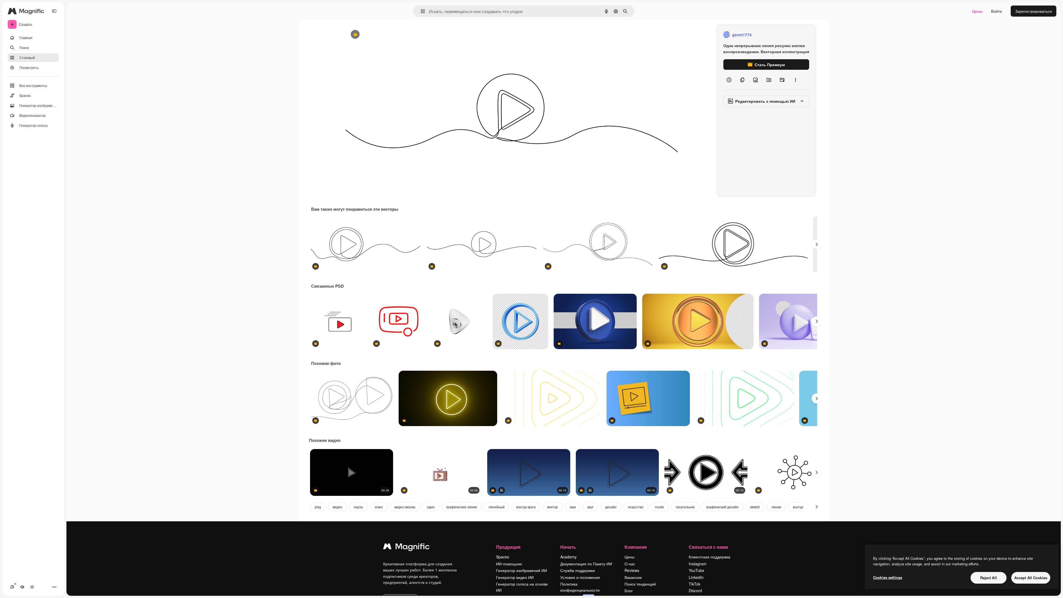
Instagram (697, 563)
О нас (630, 563)
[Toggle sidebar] (54, 11)
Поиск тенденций (640, 584)
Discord (695, 590)
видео (337, 506)
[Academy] (22, 586)
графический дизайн (722, 506)
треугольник (685, 506)
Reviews (632, 570)
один (431, 506)
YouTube (696, 570)
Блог (629, 590)
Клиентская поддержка (709, 557)
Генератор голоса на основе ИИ (522, 587)
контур (798, 506)
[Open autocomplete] (420, 11)
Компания (636, 547)
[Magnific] (406, 547)
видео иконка (404, 506)
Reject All (988, 577)
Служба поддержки (577, 570)
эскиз (379, 506)
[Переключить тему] (32, 586)
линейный (497, 506)
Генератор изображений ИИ (521, 570)
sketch (755, 506)
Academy (568, 557)
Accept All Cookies (1030, 577)
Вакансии (633, 577)
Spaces (502, 557)
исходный (382, 35)
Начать (568, 547)
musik (659, 506)
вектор (552, 506)
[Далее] (817, 244)
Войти (996, 11)
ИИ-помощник (509, 563)
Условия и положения (580, 577)
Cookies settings (887, 577)
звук (572, 506)
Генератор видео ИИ (515, 577)
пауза (358, 506)
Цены (977, 11)
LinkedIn (696, 577)
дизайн (610, 506)
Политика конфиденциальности (580, 587)
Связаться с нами (708, 547)
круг (590, 506)
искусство (635, 506)
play (318, 506)
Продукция (508, 547)
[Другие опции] (795, 79)
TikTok (694, 584)
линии (776, 506)
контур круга (526, 506)
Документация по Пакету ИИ (586, 563)
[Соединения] (12, 586)
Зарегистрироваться (1033, 11)
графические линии (461, 506)
